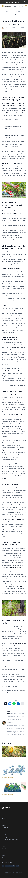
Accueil (3, 12)
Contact (4, 846)
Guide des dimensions (7, 848)
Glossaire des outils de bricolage (10, 839)
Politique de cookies (7, 862)
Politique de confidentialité (8, 860)
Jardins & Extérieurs (19, 12)
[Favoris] (22, 6)
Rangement (4, 829)
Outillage (4, 818)
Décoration (4, 823)
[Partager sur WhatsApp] (14, 703)
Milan (6, 29)
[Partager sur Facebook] (9, 703)
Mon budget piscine (7, 837)
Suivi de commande (7, 851)
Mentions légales (6, 858)
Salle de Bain (5, 827)
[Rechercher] (19, 6)
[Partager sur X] (5, 703)
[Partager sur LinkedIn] (18, 703)
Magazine (9, 12)
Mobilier (4, 825)
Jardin (3, 820)
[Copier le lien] (22, 703)
